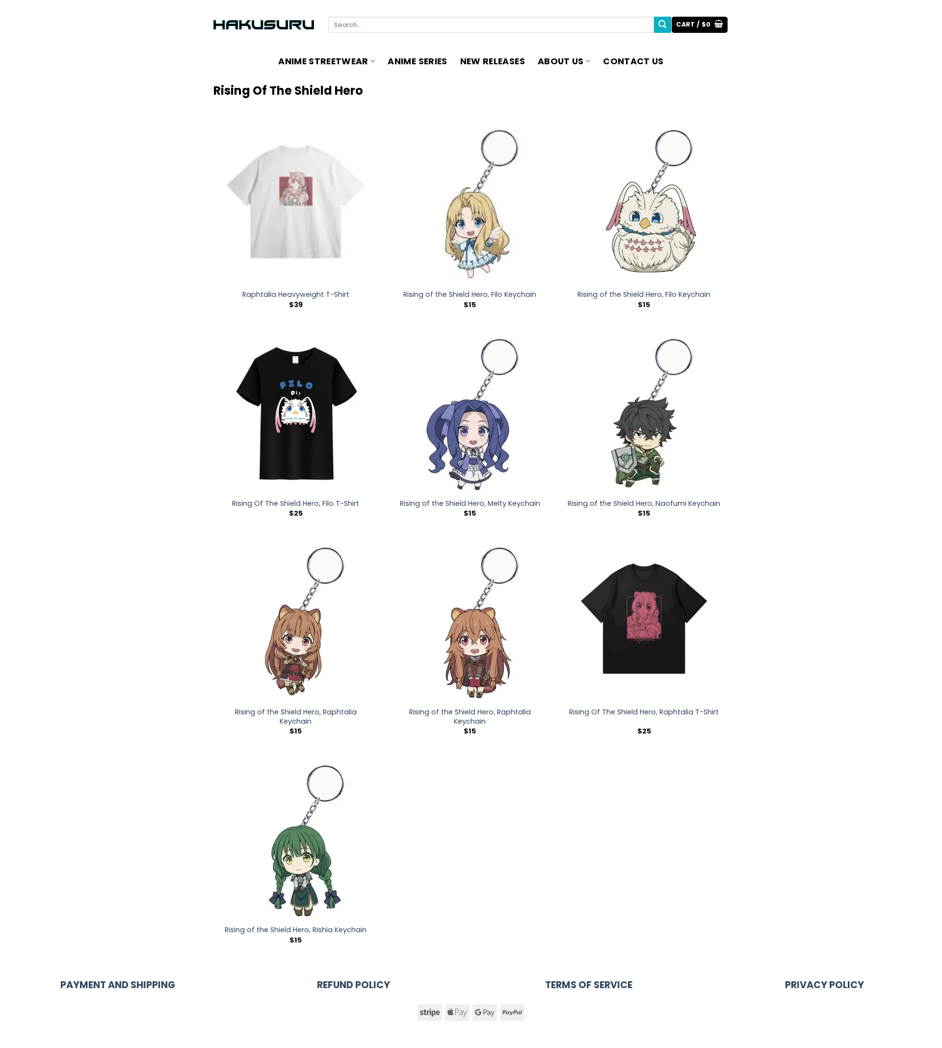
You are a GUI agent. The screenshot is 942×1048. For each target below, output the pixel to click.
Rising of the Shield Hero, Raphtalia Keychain (296, 716)
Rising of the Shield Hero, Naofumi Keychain (644, 503)
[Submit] (662, 25)
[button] (700, 25)
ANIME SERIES (417, 61)
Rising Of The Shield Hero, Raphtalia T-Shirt (644, 712)
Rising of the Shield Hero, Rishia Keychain (295, 930)
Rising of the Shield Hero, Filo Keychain (469, 294)
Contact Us (633, 61)
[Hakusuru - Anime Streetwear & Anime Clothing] (263, 24)
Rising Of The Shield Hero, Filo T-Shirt (295, 503)
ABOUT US (561, 61)
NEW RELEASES (492, 61)
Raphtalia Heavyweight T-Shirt (295, 294)
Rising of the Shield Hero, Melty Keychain (470, 503)
